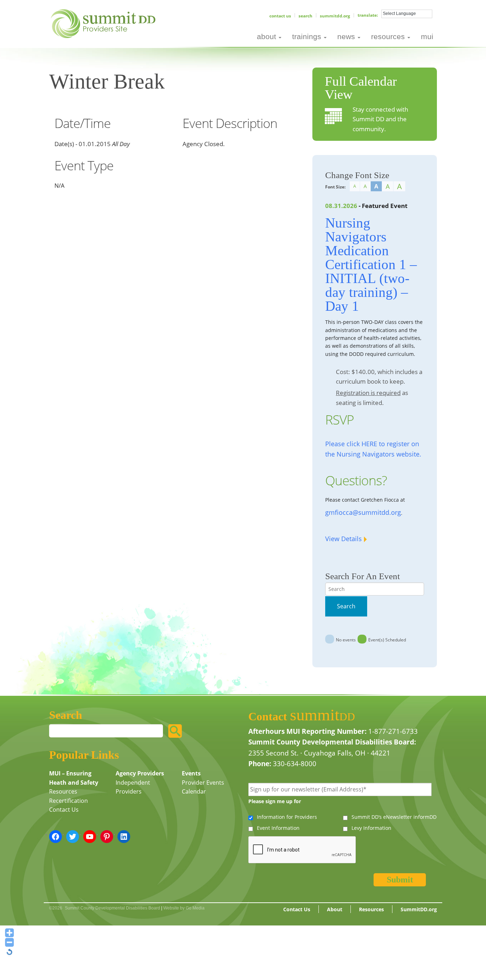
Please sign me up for (274, 801)
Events (191, 773)
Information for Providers (287, 816)
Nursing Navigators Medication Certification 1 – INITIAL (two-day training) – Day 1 (371, 264)
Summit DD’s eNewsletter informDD (394, 816)
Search (305, 16)
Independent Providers (133, 787)
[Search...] (175, 731)
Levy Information (371, 827)
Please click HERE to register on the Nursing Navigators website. (373, 448)
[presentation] (302, 850)
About (334, 909)
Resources (63, 791)
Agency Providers (140, 773)
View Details (343, 538)
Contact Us (280, 16)
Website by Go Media (184, 908)
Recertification (68, 801)
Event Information (278, 827)
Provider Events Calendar (203, 787)
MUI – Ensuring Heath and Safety (73, 777)
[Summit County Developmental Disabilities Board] (104, 22)
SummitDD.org (335, 16)
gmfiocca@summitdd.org (363, 512)
